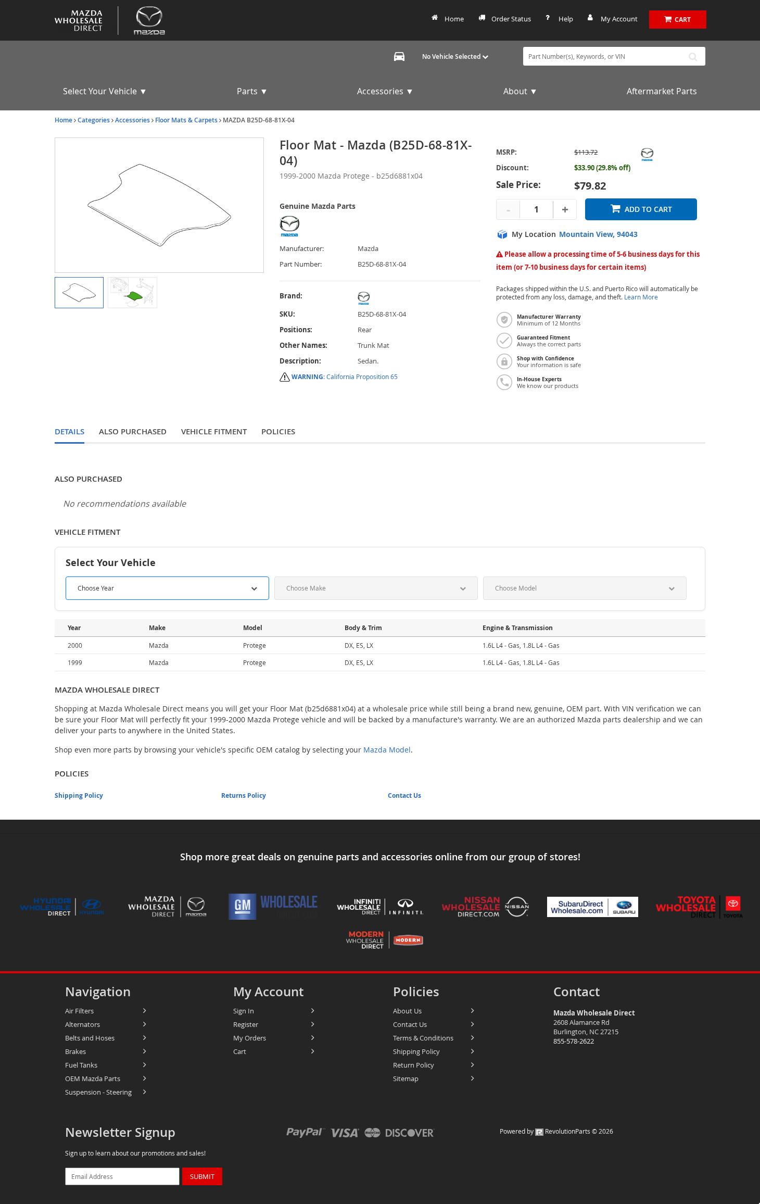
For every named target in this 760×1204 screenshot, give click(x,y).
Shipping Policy (79, 795)
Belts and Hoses (90, 1038)
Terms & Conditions (423, 1038)
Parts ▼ (252, 91)
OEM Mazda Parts (92, 1078)
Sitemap (406, 1078)
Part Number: (301, 264)
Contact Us (404, 795)
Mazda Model (387, 750)
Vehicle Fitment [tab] (214, 431)
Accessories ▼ (385, 91)
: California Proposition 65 (345, 376)
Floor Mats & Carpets (186, 120)
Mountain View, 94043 (598, 234)
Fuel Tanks (81, 1065)
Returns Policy (243, 795)
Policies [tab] (278, 431)
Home (454, 18)
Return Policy (413, 1065)
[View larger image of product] (79, 292)
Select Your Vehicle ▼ (105, 91)
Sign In (243, 1010)
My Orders (249, 1038)
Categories (94, 120)
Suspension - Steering (98, 1092)
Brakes (75, 1051)
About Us (407, 1010)
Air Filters (79, 1010)
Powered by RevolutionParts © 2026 (556, 1131)
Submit (202, 1176)
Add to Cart (648, 209)
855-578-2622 (573, 1041)
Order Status (511, 18)
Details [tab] (69, 431)
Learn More (641, 297)
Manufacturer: (302, 248)
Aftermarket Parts (662, 91)
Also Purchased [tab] (133, 431)
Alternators (82, 1024)
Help (566, 18)
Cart (239, 1051)
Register (245, 1024)
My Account (619, 18)
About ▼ (520, 91)
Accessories (132, 120)
